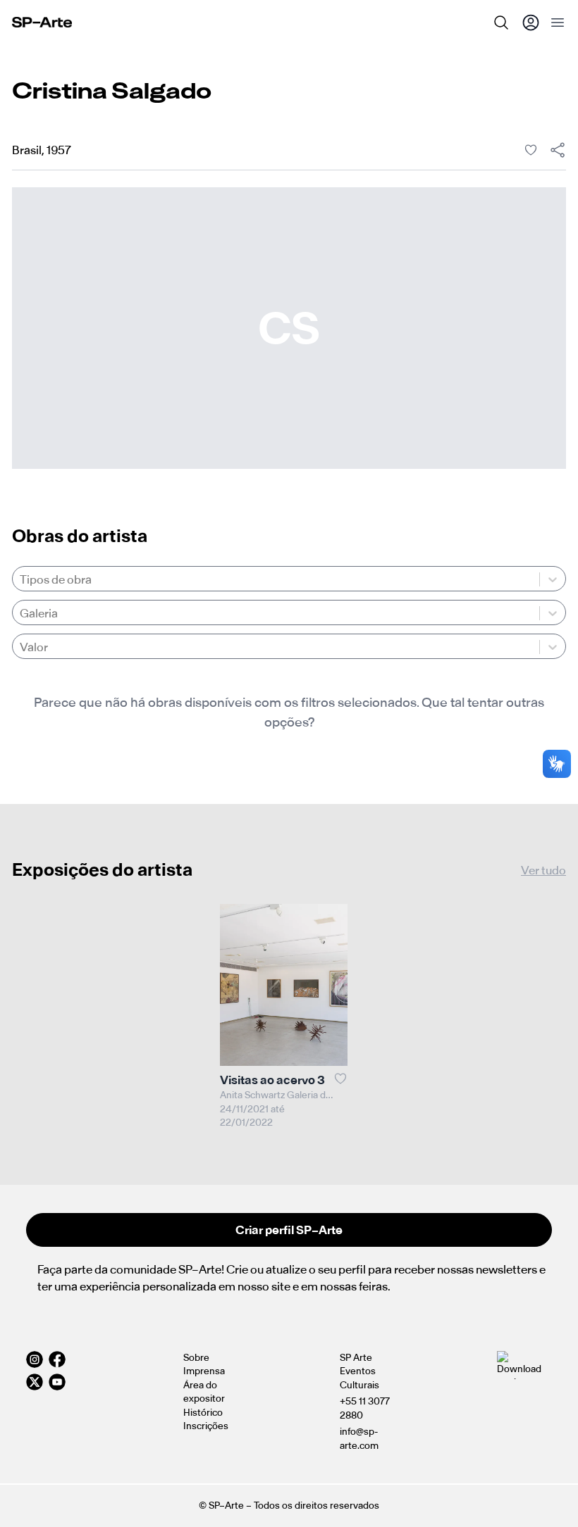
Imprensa (204, 1371)
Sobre (196, 1358)
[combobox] (21, 579)
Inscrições (205, 1426)
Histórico (203, 1413)
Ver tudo (543, 870)
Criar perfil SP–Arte (289, 1230)
